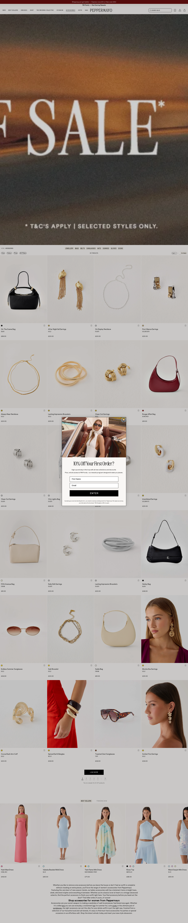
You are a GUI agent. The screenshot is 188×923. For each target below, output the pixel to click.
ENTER (94, 493)
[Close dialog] (124, 420)
